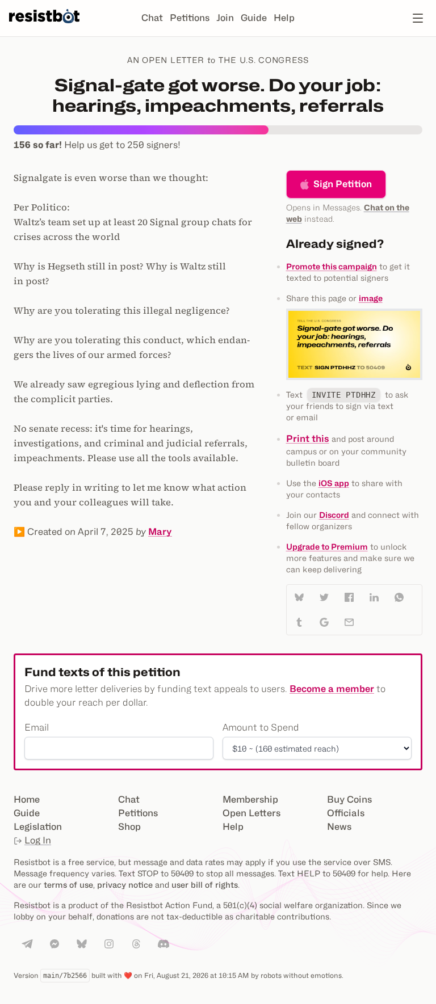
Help (284, 17)
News (339, 826)
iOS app (333, 483)
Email (36, 727)
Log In (37, 840)
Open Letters (251, 813)
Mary (160, 531)
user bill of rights (204, 884)
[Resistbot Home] (44, 27)
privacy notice (125, 884)
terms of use (68, 884)
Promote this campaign (331, 266)
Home (27, 799)
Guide (254, 17)
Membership (250, 799)
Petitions (189, 17)
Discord (334, 515)
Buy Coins (349, 799)
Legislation (38, 826)
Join (225, 17)
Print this (307, 438)
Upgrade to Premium (327, 546)
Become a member (332, 689)
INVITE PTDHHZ (344, 394)
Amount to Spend (261, 727)
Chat (152, 17)
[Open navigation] (418, 18)
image (371, 298)
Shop (129, 826)
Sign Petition (342, 184)
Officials (345, 813)
